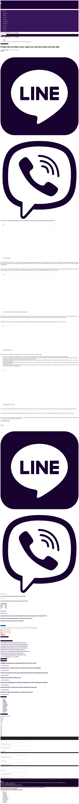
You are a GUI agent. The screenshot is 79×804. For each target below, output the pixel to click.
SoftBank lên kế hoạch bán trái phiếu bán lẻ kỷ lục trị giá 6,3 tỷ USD (18, 663)
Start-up (4, 25)
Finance (4, 15)
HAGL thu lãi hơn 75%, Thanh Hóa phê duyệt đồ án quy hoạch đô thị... (13, 642)
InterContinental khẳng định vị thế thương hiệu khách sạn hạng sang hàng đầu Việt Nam (24, 682)
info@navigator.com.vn (10, 783)
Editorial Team (5, 50)
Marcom (5, 27)
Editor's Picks (3, 740)
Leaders (4, 19)
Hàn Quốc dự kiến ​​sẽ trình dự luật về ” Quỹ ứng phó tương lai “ (16, 692)
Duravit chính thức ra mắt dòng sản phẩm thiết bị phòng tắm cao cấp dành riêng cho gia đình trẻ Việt (23, 615)
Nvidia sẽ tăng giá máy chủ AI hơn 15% (10, 677)
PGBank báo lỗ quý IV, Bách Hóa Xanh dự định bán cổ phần (11, 653)
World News (5, 43)
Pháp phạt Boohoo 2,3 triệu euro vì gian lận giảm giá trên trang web (18, 687)
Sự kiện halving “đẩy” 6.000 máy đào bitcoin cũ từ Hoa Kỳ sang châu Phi (13, 772)
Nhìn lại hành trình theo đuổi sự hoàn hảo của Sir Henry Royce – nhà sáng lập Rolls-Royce (16, 749)
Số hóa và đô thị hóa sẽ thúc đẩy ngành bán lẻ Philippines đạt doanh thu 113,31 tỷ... (15, 755)
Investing (5, 17)
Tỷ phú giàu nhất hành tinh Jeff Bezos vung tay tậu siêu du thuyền (13, 596)
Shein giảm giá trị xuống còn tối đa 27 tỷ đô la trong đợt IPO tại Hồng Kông (20, 668)
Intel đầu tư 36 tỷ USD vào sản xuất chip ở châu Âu (11, 620)
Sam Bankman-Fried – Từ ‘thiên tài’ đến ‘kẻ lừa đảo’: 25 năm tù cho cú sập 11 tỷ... (14, 768)
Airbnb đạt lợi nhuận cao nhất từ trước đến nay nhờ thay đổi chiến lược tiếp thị (14, 742)
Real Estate (5, 21)
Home (4, 699)
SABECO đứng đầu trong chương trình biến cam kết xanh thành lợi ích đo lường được (15, 762)
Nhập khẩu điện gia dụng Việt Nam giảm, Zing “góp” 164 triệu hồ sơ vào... (14, 647)
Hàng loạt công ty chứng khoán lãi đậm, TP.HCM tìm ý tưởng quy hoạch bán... (15, 651)
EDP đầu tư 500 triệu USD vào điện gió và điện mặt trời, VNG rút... (12, 649)
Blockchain (3, 766)
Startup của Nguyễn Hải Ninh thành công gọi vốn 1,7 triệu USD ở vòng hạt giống (14, 759)
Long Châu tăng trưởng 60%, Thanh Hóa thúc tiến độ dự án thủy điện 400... (14, 644)
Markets (4, 13)
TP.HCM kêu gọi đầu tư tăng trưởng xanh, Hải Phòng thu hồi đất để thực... (14, 646)
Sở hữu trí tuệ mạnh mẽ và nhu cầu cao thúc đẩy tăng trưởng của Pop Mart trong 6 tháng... (24, 672)
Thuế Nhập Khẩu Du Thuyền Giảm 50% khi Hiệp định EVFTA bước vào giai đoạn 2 (14, 746)
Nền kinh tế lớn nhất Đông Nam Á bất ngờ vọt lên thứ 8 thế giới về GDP (16, 618)
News (4, 11)
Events (4, 29)
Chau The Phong (5, 665)
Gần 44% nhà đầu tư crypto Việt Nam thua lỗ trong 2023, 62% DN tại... (13, 654)
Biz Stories (5, 23)
